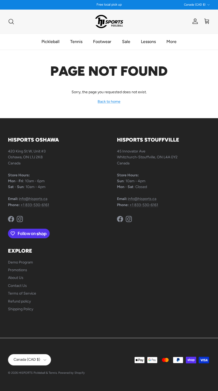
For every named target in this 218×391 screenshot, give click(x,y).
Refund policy (19, 301)
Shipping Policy (20, 309)
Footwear (102, 41)
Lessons (148, 41)
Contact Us (17, 285)
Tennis (76, 41)
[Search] (11, 21)
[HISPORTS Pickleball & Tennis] (109, 21)
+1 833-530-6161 (34, 205)
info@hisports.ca (33, 199)
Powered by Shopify (71, 373)
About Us (15, 277)
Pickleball (50, 41)
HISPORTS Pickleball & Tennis (38, 373)
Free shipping (95, 6)
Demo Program (20, 262)
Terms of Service (22, 293)
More (171, 41)
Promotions (17, 270)
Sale (126, 41)
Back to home (109, 101)
